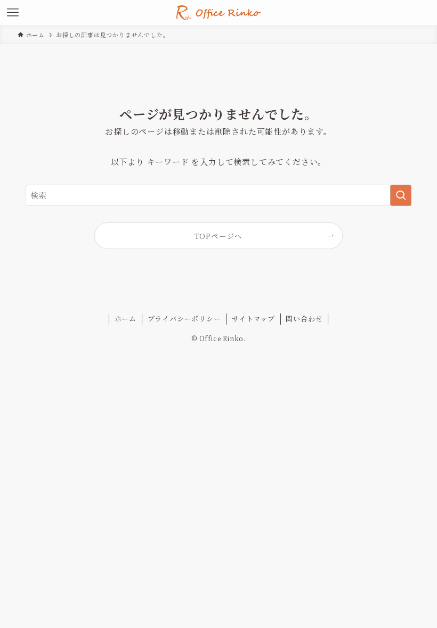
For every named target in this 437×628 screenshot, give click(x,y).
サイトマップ (253, 318)
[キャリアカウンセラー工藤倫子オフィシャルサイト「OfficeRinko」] (218, 13)
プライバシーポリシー (184, 318)
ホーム (125, 318)
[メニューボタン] (13, 13)
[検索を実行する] (400, 195)
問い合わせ (304, 318)
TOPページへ (219, 235)
